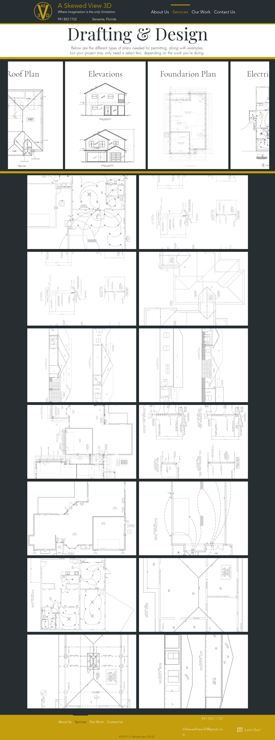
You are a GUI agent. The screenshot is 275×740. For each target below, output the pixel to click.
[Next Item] (261, 115)
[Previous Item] (15, 115)
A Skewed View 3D (85, 5)
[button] (201, 10)
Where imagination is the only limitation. (87, 12)
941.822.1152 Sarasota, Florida (87, 19)
